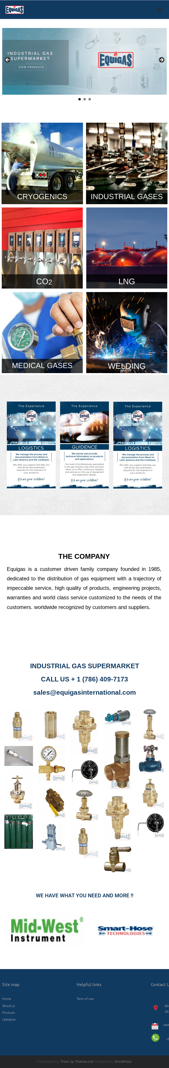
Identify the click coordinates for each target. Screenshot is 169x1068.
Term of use (85, 999)
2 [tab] (84, 99)
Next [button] (161, 60)
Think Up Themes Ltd (76, 1062)
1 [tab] (79, 99)
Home (6, 999)
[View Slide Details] (84, 61)
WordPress (122, 1062)
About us (8, 1006)
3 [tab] (89, 99)
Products (8, 1012)
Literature (8, 1019)
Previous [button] (7, 60)
